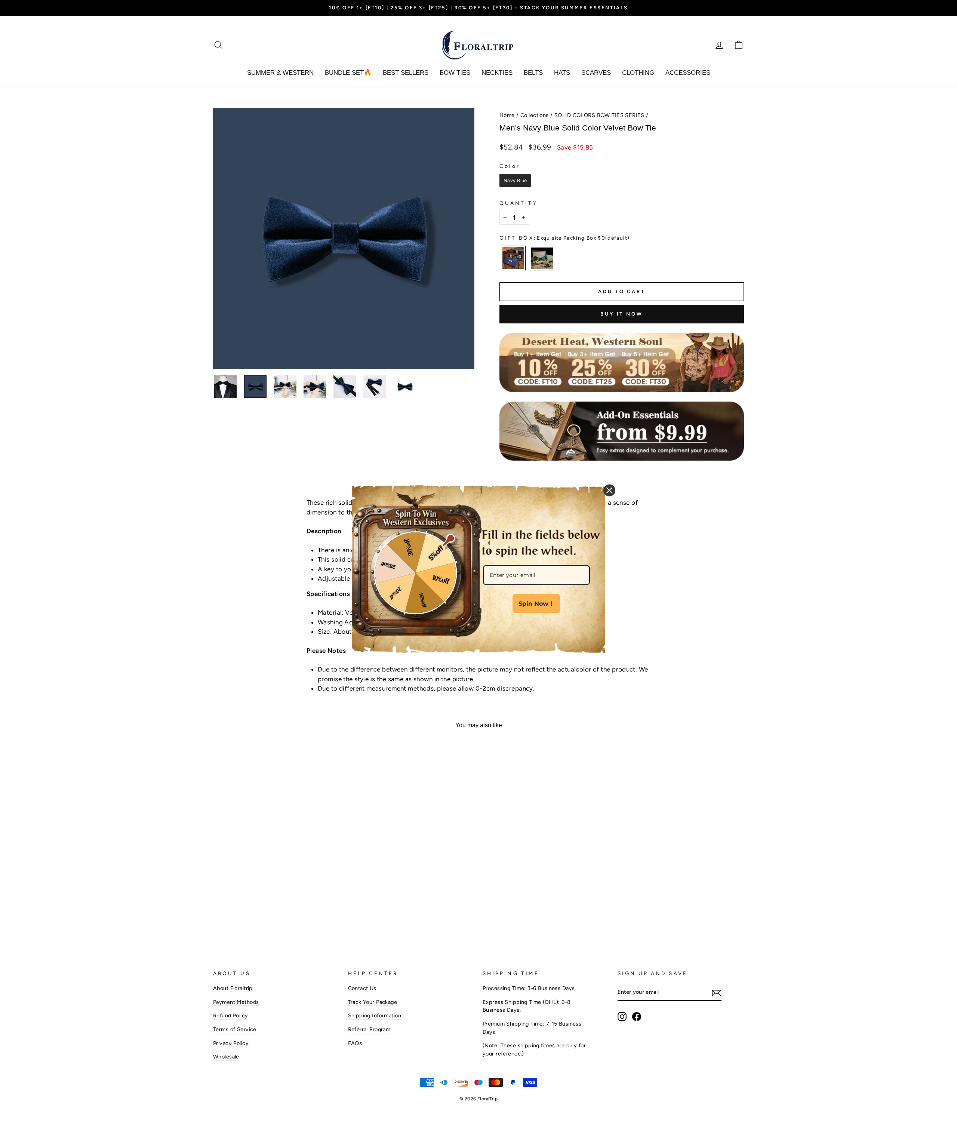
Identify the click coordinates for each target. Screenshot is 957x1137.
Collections (534, 115)
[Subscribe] (716, 993)
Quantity (518, 203)
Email (490, 557)
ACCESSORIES (687, 72)
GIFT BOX (564, 238)
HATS (562, 72)
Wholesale (226, 1056)
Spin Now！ (536, 603)
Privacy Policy (231, 1043)
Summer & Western (280, 72)
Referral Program (369, 1029)
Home (507, 115)
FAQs (355, 1043)
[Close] (609, 490)
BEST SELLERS (405, 72)
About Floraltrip (233, 988)
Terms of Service (234, 1029)
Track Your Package (372, 1002)
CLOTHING (638, 72)
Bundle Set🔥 (348, 72)
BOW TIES (455, 72)
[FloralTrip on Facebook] (636, 1016)
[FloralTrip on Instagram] (622, 1016)
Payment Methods (236, 1002)
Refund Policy (230, 1015)
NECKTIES (497, 72)
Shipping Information (374, 1015)
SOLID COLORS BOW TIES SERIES (599, 115)
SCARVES (596, 72)
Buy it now (621, 314)
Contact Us (362, 988)
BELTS (533, 72)
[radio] (515, 180)
